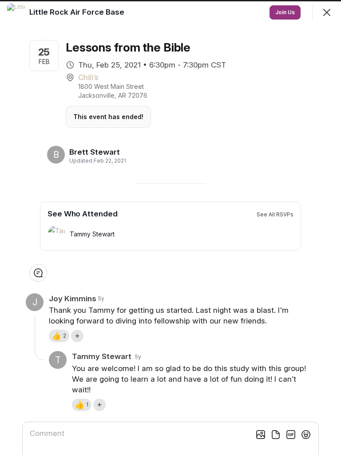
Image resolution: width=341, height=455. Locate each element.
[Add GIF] (291, 434)
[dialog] (170, 227)
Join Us (285, 12)
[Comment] (38, 273)
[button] (59, 336)
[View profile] (16, 12)
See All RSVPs (275, 214)
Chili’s (88, 77)
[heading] (95, 152)
